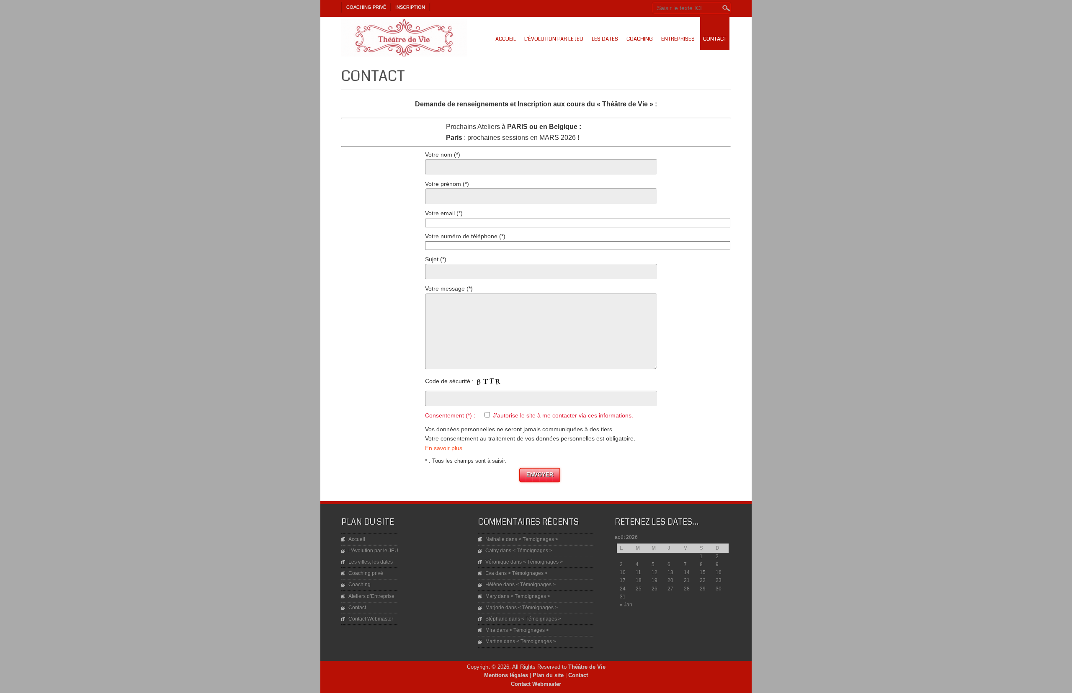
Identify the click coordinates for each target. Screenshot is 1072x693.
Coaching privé (366, 7)
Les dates (605, 39)
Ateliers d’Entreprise (371, 596)
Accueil (505, 39)
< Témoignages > (538, 539)
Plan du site (548, 675)
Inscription (410, 7)
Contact (715, 39)
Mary (491, 596)
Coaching (639, 39)
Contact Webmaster (370, 619)
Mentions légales (506, 675)
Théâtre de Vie (587, 667)
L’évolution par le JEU (553, 39)
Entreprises (678, 39)
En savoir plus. (444, 448)
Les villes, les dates (370, 562)
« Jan (626, 605)
